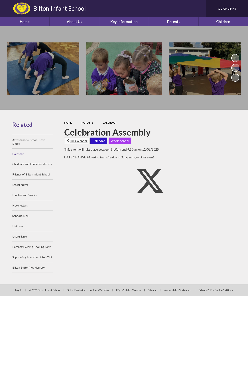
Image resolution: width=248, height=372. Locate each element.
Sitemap (152, 290)
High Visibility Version (128, 290)
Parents (87, 122)
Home (68, 122)
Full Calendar (79, 141)
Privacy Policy (206, 290)
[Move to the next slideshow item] (235, 78)
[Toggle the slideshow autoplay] (235, 58)
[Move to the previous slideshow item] (235, 68)
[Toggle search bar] (199, 8)
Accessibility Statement (178, 290)
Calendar (109, 122)
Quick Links (227, 8)
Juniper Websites (99, 290)
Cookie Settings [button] (224, 290)
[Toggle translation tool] (186, 8)
